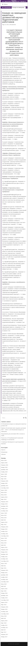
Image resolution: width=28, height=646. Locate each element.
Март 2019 (3, 604)
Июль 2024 (3, 492)
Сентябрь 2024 (5, 488)
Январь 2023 (4, 529)
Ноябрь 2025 (4, 471)
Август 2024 (4, 490)
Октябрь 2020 (4, 579)
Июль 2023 (3, 515)
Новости (3, 449)
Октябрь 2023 (4, 510)
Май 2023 (3, 520)
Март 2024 (3, 499)
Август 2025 (4, 474)
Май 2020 (3, 586)
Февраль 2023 (4, 526)
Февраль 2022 (4, 549)
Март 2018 (3, 623)
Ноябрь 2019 (4, 597)
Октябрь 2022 (4, 533)
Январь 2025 (4, 483)
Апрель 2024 (4, 497)
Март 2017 (3, 632)
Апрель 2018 (4, 620)
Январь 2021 (4, 572)
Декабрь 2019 (4, 595)
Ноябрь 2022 (4, 531)
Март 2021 (3, 568)
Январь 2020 (4, 593)
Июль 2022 (3, 540)
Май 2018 (3, 618)
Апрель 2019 (4, 602)
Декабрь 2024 (4, 485)
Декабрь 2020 (4, 575)
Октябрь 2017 (4, 627)
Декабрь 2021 (4, 554)
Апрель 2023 (4, 522)
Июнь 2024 (3, 494)
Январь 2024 (4, 504)
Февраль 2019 (4, 607)
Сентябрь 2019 (5, 600)
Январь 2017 (4, 636)
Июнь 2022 (3, 542)
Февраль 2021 (4, 570)
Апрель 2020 (4, 588)
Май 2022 (3, 545)
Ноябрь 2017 (4, 625)
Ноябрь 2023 (4, 508)
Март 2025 (3, 478)
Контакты (14, 0)
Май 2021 (3, 565)
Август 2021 (4, 563)
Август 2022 (4, 538)
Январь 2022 (4, 552)
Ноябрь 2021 (4, 556)
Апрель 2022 (4, 547)
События (3, 454)
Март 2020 (3, 591)
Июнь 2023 (3, 517)
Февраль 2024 (4, 501)
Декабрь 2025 (4, 469)
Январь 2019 (4, 609)
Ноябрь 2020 (4, 577)
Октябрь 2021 (4, 558)
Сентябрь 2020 (5, 581)
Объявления (7, 7)
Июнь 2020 (3, 584)
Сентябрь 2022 (5, 536)
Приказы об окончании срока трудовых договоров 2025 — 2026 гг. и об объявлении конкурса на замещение (13, 429)
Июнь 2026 (3, 460)
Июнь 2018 (3, 616)
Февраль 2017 (4, 634)
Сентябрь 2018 (5, 613)
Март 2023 (3, 524)
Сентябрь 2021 (5, 561)
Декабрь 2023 (4, 506)
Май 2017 (3, 629)
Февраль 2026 (4, 465)
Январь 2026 (4, 467)
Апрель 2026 (4, 462)
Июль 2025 (3, 476)
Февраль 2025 (4, 481)
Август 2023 (4, 513)
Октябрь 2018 (4, 611)
